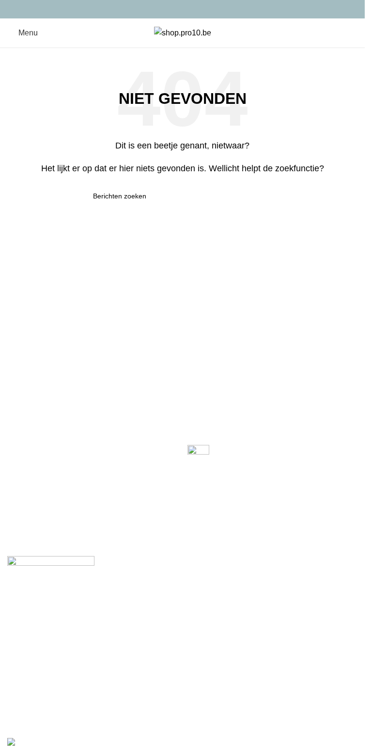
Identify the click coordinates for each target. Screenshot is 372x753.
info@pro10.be (30, 541)
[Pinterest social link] (207, 9)
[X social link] (170, 9)
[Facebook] (19, 598)
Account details (213, 690)
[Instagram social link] (182, 9)
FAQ (195, 654)
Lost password (212, 672)
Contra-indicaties (36, 708)
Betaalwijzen (29, 654)
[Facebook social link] (158, 9)
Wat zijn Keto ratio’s (221, 472)
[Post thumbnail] (198, 455)
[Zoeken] (348, 33)
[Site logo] (182, 32)
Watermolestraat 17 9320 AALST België (67, 507)
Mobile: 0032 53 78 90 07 (46, 524)
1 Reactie (244, 493)
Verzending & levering (45, 672)
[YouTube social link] (194, 9)
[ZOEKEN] (268, 196)
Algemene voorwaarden (228, 708)
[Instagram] (48, 598)
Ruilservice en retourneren (52, 690)
